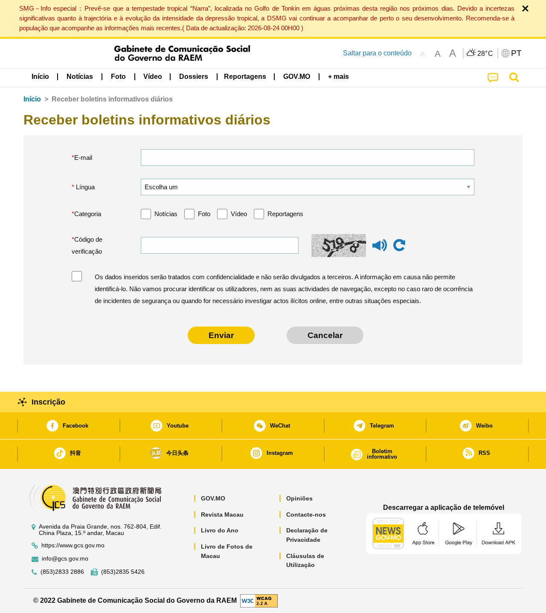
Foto (204, 213)
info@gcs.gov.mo (65, 558)
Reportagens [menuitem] (245, 76)
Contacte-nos (306, 514)
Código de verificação (87, 245)
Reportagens (285, 213)
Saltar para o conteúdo (377, 53)
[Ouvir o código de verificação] (379, 249)
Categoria (87, 213)
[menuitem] (79, 77)
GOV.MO (213, 498)
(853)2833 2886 (62, 572)
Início (32, 99)
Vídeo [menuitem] (152, 76)
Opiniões (299, 498)
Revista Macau (222, 514)
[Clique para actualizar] (399, 245)
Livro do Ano (219, 530)
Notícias (165, 213)
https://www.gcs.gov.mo (73, 545)
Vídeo (239, 213)
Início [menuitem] (40, 76)
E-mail (83, 157)
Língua (84, 187)
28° (485, 53)
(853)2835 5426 (123, 572)
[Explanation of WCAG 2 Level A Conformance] (259, 600)
